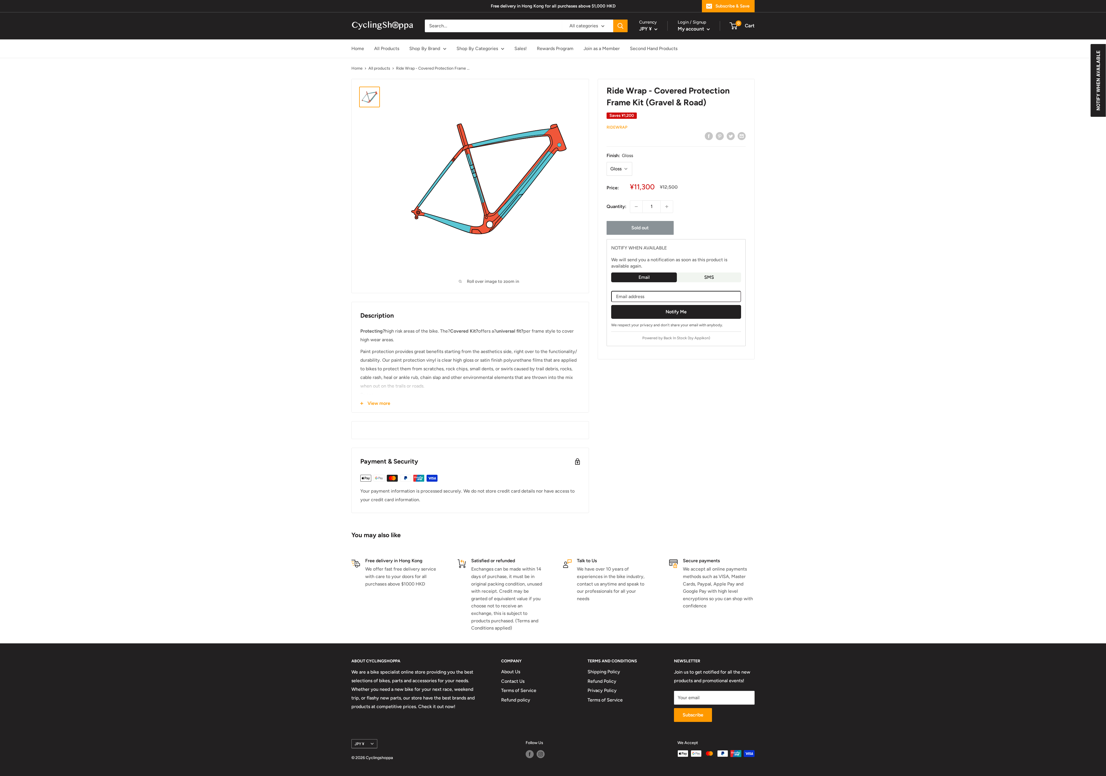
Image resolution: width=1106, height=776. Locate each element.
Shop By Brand (424, 48)
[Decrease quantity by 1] (636, 207)
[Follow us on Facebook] (530, 754)
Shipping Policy (604, 671)
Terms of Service (518, 690)
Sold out (640, 227)
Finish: (620, 155)
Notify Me (676, 311)
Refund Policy (602, 681)
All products (379, 68)
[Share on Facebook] (709, 135)
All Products (386, 48)
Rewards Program (555, 48)
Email (644, 277)
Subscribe (693, 715)
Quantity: (616, 206)
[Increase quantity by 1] (667, 207)
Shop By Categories (477, 48)
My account (691, 29)
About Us (510, 671)
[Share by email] (742, 135)
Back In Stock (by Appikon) (687, 338)
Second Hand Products (653, 48)
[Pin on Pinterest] (720, 135)
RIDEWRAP (617, 127)
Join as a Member (602, 48)
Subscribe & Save (732, 6)
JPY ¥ (359, 743)
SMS (709, 277)
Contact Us (512, 681)
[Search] (620, 26)
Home (357, 48)
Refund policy (515, 700)
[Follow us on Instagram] (541, 754)
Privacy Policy (602, 690)
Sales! (520, 48)
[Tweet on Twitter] (731, 135)
